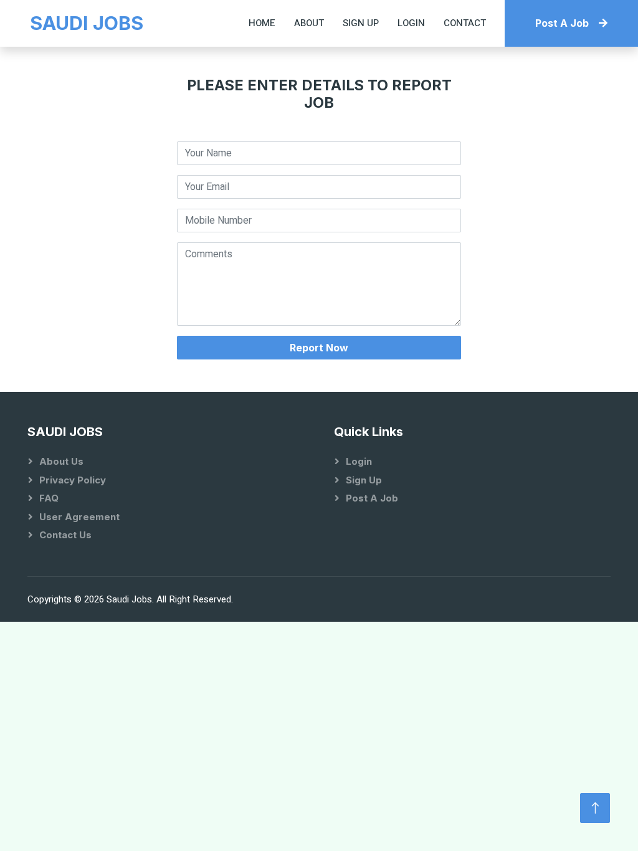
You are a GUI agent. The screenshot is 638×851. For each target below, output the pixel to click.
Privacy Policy (72, 480)
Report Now (319, 347)
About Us (61, 461)
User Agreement (79, 517)
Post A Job (562, 23)
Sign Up (361, 23)
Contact (465, 23)
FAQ (49, 498)
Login (411, 23)
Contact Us (65, 535)
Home (262, 23)
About (309, 23)
